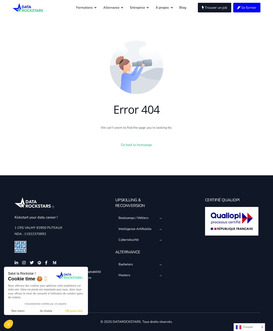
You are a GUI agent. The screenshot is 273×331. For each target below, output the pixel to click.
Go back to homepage (136, 145)
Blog (182, 7)
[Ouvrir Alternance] (122, 7)
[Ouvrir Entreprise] (147, 7)
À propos (162, 7)
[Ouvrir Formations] (95, 7)
